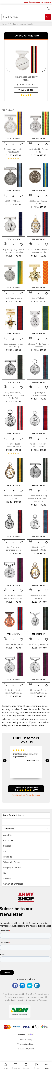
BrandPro (7, 856)
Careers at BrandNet (13, 883)
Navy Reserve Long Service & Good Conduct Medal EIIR (38, 498)
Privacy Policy (26, 1039)
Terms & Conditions (26, 1044)
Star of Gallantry (38, 298)
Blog (5, 873)
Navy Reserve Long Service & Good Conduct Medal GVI (13, 395)
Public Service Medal (13, 298)
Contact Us (8, 840)
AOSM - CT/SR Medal (13, 201)
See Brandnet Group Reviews (26, 795)
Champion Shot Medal (13, 644)
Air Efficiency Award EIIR (39, 644)
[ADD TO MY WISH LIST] (21, 144)
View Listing (26, 90)
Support (7, 845)
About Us (7, 835)
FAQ (5, 851)
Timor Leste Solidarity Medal (26, 78)
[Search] (48, 17)
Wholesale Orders (11, 862)
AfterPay (7, 878)
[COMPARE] (13, 144)
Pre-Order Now (13, 139)
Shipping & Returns (12, 867)
